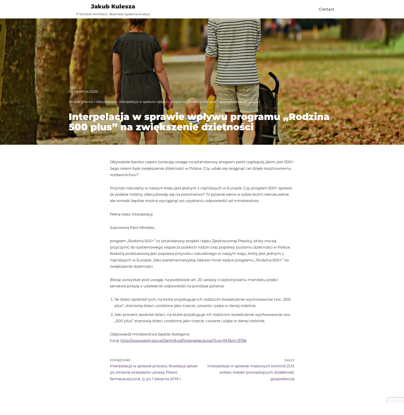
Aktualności (105, 102)
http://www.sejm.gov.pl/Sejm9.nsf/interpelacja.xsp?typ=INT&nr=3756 (183, 340)
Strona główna (81, 102)
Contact (326, 9)
